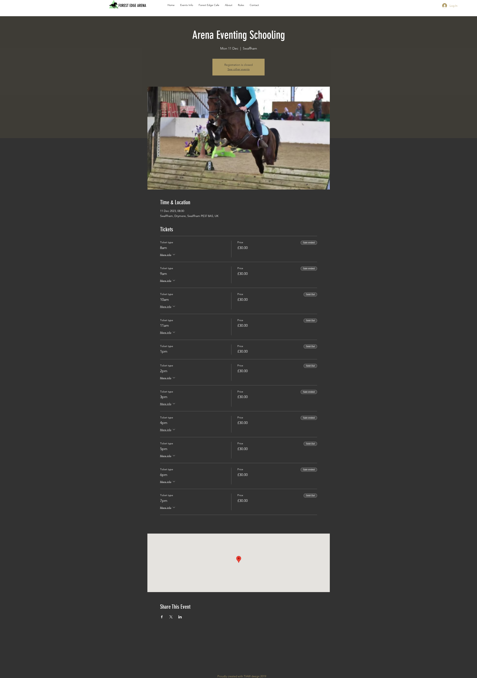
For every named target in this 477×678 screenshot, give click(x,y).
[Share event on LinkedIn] (180, 616)
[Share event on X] (171, 616)
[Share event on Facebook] (162, 616)
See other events (239, 69)
